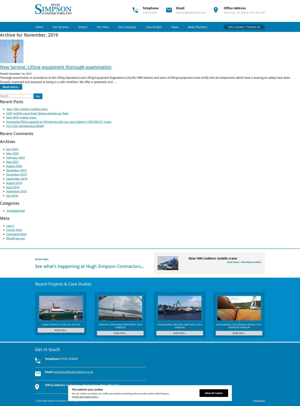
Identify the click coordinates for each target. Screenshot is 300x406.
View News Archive (251, 262)
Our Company (127, 27)
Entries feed (14, 230)
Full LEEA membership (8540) (25, 126)
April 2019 (12, 187)
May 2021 (12, 162)
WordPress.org (15, 238)
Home (39, 27)
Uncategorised (15, 211)
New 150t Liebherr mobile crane (27, 109)
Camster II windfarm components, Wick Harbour (120, 326)
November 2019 (16, 174)
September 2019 (16, 179)
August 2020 (14, 166)
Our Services (61, 27)
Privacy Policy (259, 400)
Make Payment (197, 27)
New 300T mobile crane (21, 117)
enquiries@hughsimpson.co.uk (191, 12)
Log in (10, 226)
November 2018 (16, 191)
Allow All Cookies (214, 393)
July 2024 (12, 149)
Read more (233, 262)
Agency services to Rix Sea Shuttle (61, 324)
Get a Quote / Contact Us (244, 27)
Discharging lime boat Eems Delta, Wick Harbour (180, 326)
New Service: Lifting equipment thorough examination (55, 67)
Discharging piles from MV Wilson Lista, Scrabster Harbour (239, 326)
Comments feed (16, 234)
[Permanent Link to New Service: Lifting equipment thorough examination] (11, 62)
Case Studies (154, 27)
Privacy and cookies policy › (85, 396)
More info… (61, 330)
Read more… (11, 87)
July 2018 (12, 196)
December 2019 (16, 170)
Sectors (82, 27)
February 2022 (15, 157)
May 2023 (12, 153)
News (174, 27)
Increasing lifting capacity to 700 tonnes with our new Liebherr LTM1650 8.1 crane (58, 122)
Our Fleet (103, 27)
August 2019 (14, 183)
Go (38, 96)
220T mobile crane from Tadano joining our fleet (37, 113)
